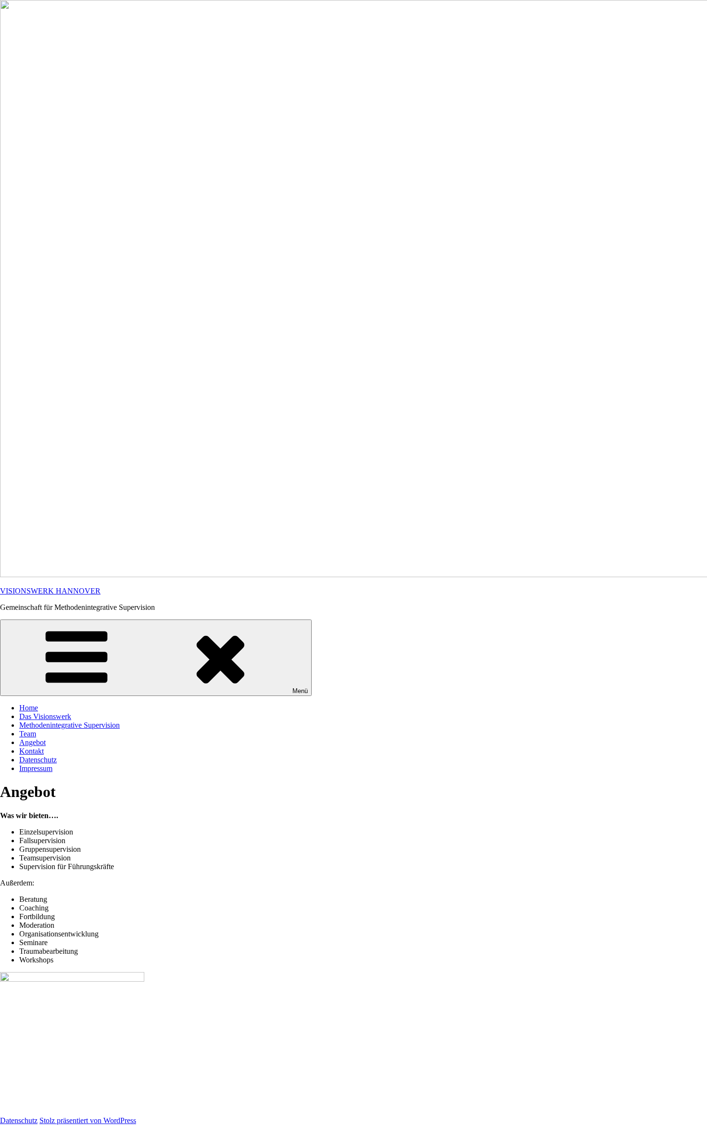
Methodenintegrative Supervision (69, 725)
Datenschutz (38, 760)
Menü (300, 691)
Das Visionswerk (45, 716)
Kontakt (31, 751)
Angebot (32, 742)
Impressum (35, 768)
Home (28, 708)
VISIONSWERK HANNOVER (50, 591)
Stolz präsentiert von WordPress (87, 1120)
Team (27, 734)
